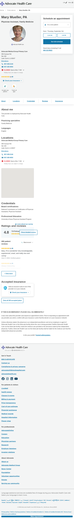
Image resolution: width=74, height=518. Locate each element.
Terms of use (67, 512)
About (3, 101)
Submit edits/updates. (43, 335)
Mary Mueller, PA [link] (24, 10)
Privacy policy (5, 512)
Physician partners (8, 441)
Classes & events (7, 396)
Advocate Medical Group (10, 465)
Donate (4, 480)
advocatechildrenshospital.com (13, 370)
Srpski (20, 502)
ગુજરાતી (31, 500)
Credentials (31, 101)
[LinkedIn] (11, 379)
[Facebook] (3, 379)
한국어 (62, 500)
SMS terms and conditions (8, 514)
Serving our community (10, 483)
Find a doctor (11, 10)
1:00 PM (64, 35)
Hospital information (9, 417)
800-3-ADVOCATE (8, 359)
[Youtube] (16, 379)
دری (21, 500)
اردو (38, 502)
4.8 (11, 76)
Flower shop (6, 421)
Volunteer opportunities (10, 476)
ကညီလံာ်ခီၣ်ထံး (55, 500)
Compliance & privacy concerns (13, 366)
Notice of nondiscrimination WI (54, 512)
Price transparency (8, 403)
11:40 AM (49, 35)
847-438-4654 (8, 67)
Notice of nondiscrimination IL (35, 512)
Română (8, 502)
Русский (14, 502)
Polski (3, 502)
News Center (6, 469)
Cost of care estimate (9, 406)
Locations (16, 101)
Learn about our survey (25, 224)
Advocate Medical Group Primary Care (14, 51)
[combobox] (56, 24)
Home (2, 10)
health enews (6, 392)
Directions (4, 61)
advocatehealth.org (8, 374)
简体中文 (17, 500)
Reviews (45, 101)
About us (4, 462)
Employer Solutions (8, 448)
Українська (33, 502)
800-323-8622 (47, 50)
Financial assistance (9, 410)
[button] (37, 516)
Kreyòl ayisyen (38, 500)
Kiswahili (25, 502)
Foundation (5, 472)
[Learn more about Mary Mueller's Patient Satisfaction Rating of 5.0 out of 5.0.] (5, 248)
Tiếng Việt (43, 502)
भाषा (44, 500)
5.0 (11, 248)
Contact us (5, 363)
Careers (4, 434)
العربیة (8, 500)
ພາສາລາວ (67, 500)
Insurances (59, 101)
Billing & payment (8, 399)
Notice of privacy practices (17, 512)
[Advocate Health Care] (16, 4)
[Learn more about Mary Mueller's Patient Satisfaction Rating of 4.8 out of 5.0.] (5, 76)
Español (3, 500)
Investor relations (8, 452)
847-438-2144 (8, 64)
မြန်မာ (12, 500)
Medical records (7, 414)
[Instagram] (7, 379)
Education (5, 438)
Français (26, 500)
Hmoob (49, 500)
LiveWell (4, 388)
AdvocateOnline (7, 430)
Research (4, 445)
